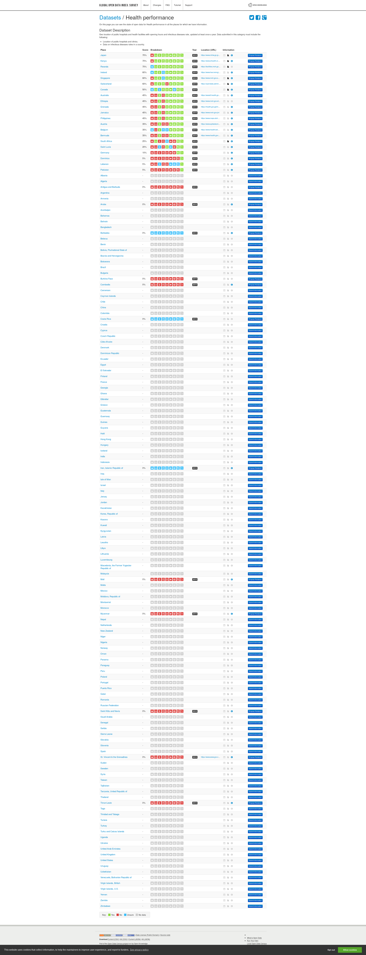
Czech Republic (108, 335)
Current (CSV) (113, 939)
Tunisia (104, 819)
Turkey (104, 825)
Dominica (105, 158)
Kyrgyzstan (106, 530)
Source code (165, 935)
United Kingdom (108, 854)
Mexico (104, 590)
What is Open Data (254, 938)
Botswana (105, 261)
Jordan (104, 502)
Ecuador (104, 358)
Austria (104, 123)
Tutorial (177, 5)
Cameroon (105, 290)
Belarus (104, 238)
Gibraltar (105, 399)
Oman (103, 653)
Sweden (104, 768)
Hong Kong (106, 439)
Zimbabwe (105, 905)
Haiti (103, 433)
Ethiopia (104, 100)
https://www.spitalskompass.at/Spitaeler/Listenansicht (221, 124)
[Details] (232, 55)
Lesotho (104, 542)
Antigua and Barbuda (110, 186)
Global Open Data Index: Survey (118, 5)
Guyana (104, 427)
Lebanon (105, 163)
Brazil (103, 267)
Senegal (104, 722)
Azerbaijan (105, 209)
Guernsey (105, 416)
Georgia (104, 387)
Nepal (103, 619)
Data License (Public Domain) (147, 935)
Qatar (103, 693)
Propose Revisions (255, 55)
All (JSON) (146, 939)
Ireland (104, 72)
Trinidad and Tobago (110, 814)
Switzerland (106, 83)
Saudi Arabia (106, 716)
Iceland (104, 450)
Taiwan (104, 779)
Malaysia (105, 573)
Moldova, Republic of (110, 596)
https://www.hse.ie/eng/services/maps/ (215, 72)
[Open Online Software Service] (105, 935)
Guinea (104, 421)
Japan (103, 55)
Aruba (103, 204)
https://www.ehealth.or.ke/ (211, 61)
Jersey (104, 496)
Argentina (105, 192)
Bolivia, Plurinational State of (114, 249)
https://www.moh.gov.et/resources (214, 101)
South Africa (106, 141)
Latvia (103, 536)
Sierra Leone (106, 733)
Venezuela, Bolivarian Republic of (116, 877)
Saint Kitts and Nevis (110, 710)
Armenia (104, 198)
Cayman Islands (108, 295)
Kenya (104, 60)
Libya (103, 547)
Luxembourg (106, 559)
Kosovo (104, 519)
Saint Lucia (106, 146)
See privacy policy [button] (139, 950)
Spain (103, 751)
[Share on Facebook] (259, 17)
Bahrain (104, 221)
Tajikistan (105, 785)
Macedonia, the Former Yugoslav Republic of (116, 567)
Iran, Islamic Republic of (112, 467)
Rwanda (104, 66)
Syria (103, 774)
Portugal (104, 682)
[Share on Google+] (264, 17)
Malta (103, 584)
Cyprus (104, 330)
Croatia (104, 324)
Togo (103, 808)
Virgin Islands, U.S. (109, 888)
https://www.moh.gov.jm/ (210, 112)
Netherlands (106, 624)
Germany (105, 152)
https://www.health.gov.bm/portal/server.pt (217, 135)
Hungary (105, 444)
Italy (102, 490)
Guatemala (106, 410)
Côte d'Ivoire (106, 341)
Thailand (104, 796)
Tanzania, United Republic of (114, 791)
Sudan (104, 762)
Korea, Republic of (109, 513)
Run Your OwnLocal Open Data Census (257, 942)
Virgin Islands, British (110, 882)
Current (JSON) (135, 939)
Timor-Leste (106, 802)
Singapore (105, 77)
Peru (103, 670)
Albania (104, 175)
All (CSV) (123, 939)
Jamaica (105, 112)
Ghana (104, 393)
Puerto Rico (106, 688)
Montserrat (106, 602)
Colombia (105, 313)
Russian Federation (110, 705)
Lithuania (105, 553)
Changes (157, 5)
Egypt (103, 364)
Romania (105, 699)
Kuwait (104, 525)
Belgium (104, 129)
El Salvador (106, 370)
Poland (104, 676)
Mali (102, 579)
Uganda (104, 837)
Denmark (105, 347)
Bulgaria (104, 272)
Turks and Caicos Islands (112, 831)
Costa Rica (106, 318)
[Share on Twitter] (252, 17)
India (103, 456)
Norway (104, 647)
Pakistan (105, 169)
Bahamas (105, 215)
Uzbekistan (106, 871)
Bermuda (105, 135)
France (104, 381)
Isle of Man (106, 479)
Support (188, 5)
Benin (103, 244)
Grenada (105, 106)
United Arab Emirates (111, 848)
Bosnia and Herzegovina (112, 255)
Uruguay (105, 865)
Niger (103, 636)
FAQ (168, 5)
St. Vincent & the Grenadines (114, 756)
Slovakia (105, 739)
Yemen (104, 894)
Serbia (104, 728)
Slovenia (105, 745)
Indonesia (105, 461)
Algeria (104, 181)
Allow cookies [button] (350, 950)
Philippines (106, 118)
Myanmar (105, 613)
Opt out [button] (331, 950)
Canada (104, 89)
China (103, 307)
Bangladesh (106, 227)
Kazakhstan (106, 507)
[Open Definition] (117, 935)
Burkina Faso (107, 278)
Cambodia (105, 284)
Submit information (255, 176)
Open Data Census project (118, 943)
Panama (104, 659)
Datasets (110, 17)
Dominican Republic (110, 353)
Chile (103, 301)
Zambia (104, 900)
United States (107, 860)
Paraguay (105, 665)
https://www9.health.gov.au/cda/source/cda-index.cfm (221, 95)
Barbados (105, 232)
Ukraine (104, 842)
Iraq (102, 473)
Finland (104, 376)
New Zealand (107, 630)
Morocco (105, 607)
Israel (103, 485)
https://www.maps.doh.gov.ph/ (212, 118)
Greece (104, 404)
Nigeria (104, 642)
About (146, 5)
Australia (105, 95)
